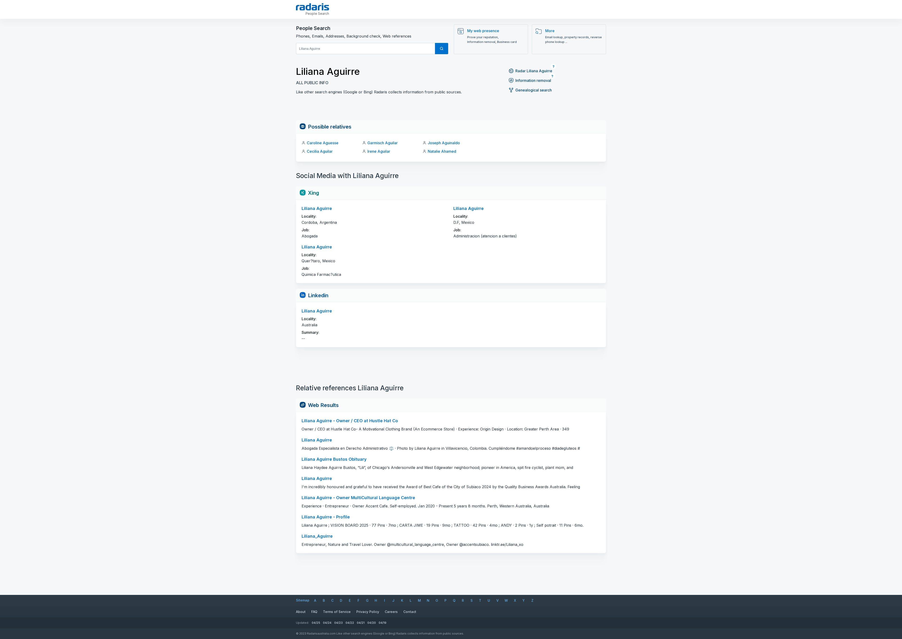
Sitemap (302, 600)
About (301, 612)
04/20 (371, 622)
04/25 (316, 622)
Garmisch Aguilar (382, 143)
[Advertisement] (451, 109)
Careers (391, 612)
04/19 (382, 622)
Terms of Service (337, 612)
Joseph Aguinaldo (444, 143)
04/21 (361, 622)
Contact (409, 612)
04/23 (338, 622)
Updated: (302, 622)
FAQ (314, 612)
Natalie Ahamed (442, 151)
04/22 (350, 622)
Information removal (533, 80)
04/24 (327, 622)
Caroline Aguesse (322, 143)
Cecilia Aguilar (320, 151)
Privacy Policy (367, 612)
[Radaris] (312, 6)
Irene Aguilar (378, 151)
